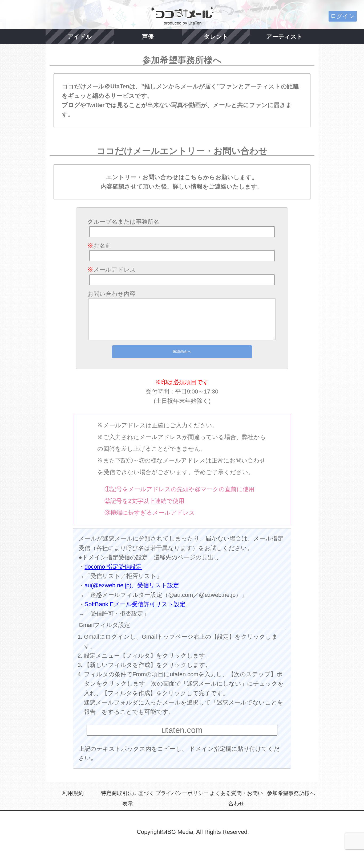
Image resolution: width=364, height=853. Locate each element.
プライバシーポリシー (182, 793)
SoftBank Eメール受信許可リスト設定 (134, 604)
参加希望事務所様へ (291, 793)
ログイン (342, 16)
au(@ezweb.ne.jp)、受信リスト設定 (131, 585)
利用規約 (73, 793)
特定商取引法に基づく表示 (127, 798)
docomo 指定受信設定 (113, 566)
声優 (148, 36)
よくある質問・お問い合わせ (236, 798)
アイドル (79, 36)
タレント (216, 36)
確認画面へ (182, 351)
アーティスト (284, 36)
